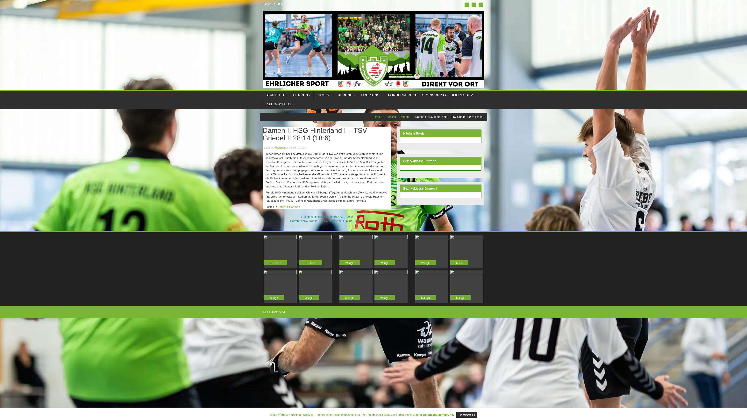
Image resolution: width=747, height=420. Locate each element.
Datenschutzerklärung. (438, 414)
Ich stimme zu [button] (467, 414)
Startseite (276, 95)
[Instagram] (474, 5)
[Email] (481, 5)
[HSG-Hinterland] (373, 49)
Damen (323, 95)
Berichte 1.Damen (398, 117)
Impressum (462, 95)
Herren (300, 95)
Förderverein (402, 95)
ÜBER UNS (370, 95)
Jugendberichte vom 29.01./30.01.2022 (327, 217)
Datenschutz (279, 104)
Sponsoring (434, 95)
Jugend (345, 95)
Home (376, 117)
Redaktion (279, 148)
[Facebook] (467, 5)
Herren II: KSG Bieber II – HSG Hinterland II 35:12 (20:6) (326, 221)
